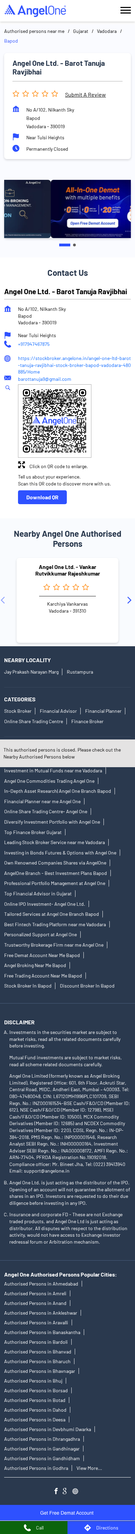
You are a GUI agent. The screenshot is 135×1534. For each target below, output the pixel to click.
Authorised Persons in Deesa (34, 1419)
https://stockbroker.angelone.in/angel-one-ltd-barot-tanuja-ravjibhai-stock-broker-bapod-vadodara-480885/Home (74, 365)
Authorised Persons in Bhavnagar (39, 1371)
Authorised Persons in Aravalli (36, 1322)
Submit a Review (85, 94)
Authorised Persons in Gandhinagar (42, 1449)
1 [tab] (64, 245)
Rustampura (80, 672)
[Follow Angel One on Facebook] (58, 1492)
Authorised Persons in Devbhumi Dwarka (47, 1429)
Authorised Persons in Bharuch (37, 1361)
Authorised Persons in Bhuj (33, 1381)
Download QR (42, 497)
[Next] (131, 600)
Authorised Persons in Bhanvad (37, 1352)
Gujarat (80, 31)
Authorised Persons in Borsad (36, 1390)
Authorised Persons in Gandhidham (42, 1458)
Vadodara (107, 31)
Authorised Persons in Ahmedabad (41, 1284)
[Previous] (4, 600)
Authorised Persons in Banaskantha (42, 1332)
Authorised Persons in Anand (35, 1303)
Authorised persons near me (34, 31)
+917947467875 (34, 344)
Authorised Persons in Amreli (35, 1293)
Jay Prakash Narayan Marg (31, 672)
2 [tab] (74, 245)
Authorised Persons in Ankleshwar (40, 1313)
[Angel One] (35, 10)
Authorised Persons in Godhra (36, 1468)
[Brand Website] (77, 1492)
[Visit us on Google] (67, 1492)
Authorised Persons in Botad (34, 1400)
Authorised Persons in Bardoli (36, 1342)
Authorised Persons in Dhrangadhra (42, 1439)
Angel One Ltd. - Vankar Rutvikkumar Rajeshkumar (67, 570)
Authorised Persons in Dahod (35, 1410)
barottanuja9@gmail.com (44, 379)
